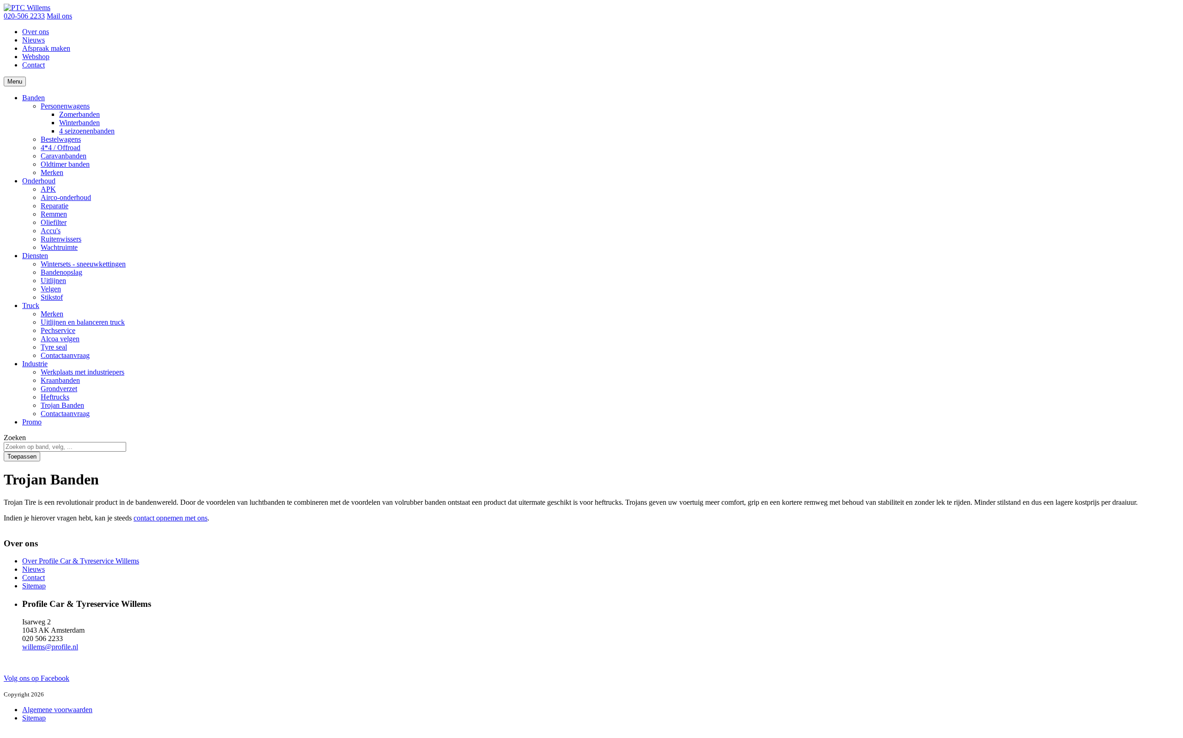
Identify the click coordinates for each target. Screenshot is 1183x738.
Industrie (35, 364)
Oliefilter (54, 222)
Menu (14, 81)
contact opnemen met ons (170, 518)
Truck (30, 305)
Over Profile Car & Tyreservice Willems (80, 561)
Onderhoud (38, 181)
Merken (52, 172)
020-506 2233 (24, 16)
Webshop (35, 56)
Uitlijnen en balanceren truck (83, 322)
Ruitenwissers (61, 239)
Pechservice (58, 330)
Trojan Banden (62, 405)
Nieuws (33, 40)
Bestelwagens (61, 139)
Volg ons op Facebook (36, 678)
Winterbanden (79, 123)
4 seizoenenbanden (87, 131)
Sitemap (34, 586)
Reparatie (54, 206)
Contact (33, 65)
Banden (33, 98)
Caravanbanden (63, 156)
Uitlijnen (53, 280)
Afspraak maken (46, 48)
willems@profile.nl (50, 647)
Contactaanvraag (65, 355)
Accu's (51, 231)
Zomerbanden (79, 114)
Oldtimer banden (65, 164)
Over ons (35, 32)
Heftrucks (55, 397)
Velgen (51, 289)
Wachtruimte (59, 247)
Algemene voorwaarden (57, 710)
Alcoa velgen (60, 339)
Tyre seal (54, 347)
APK (48, 189)
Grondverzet (59, 389)
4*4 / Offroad (60, 147)
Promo (32, 422)
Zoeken (15, 438)
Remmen (54, 214)
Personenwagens (65, 106)
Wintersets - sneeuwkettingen (83, 264)
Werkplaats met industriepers (82, 372)
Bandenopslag (61, 272)
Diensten (35, 256)
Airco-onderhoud (66, 197)
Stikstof (52, 297)
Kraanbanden (60, 380)
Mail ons (59, 16)
